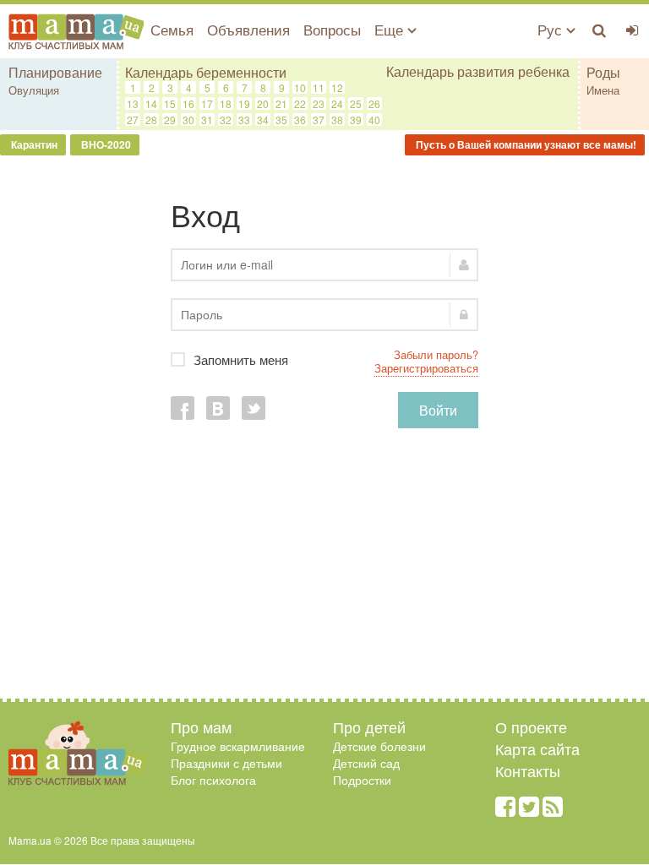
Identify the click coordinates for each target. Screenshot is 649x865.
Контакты (527, 770)
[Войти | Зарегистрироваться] (632, 29)
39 (356, 119)
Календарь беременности (205, 72)
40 (374, 119)
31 (207, 119)
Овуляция (33, 90)
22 (300, 103)
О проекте (531, 726)
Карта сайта (537, 748)
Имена (602, 90)
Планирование (55, 72)
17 (207, 103)
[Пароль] (324, 314)
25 (356, 103)
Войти (438, 410)
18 (226, 103)
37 (318, 119)
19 (244, 103)
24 (337, 103)
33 (244, 119)
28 (151, 119)
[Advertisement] (324, 572)
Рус (551, 29)
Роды (603, 72)
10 (300, 87)
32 (226, 119)
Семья (172, 29)
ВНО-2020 (105, 144)
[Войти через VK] (218, 408)
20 (263, 103)
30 (188, 119)
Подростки (362, 779)
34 (263, 119)
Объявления (248, 29)
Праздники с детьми (226, 762)
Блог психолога (213, 779)
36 (300, 119)
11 (318, 87)
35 (281, 119)
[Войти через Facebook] (182, 408)
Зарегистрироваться (426, 368)
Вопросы (332, 29)
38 (337, 119)
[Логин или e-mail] (324, 264)
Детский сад (366, 762)
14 (151, 103)
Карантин (32, 144)
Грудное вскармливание (238, 745)
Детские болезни (379, 745)
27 (133, 119)
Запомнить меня (336, 359)
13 (133, 103)
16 (188, 103)
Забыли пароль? (436, 354)
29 (170, 119)
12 (337, 87)
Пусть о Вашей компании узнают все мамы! (524, 144)
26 (374, 103)
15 (170, 103)
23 (318, 103)
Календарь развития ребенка (478, 71)
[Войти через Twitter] (253, 408)
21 (281, 103)
